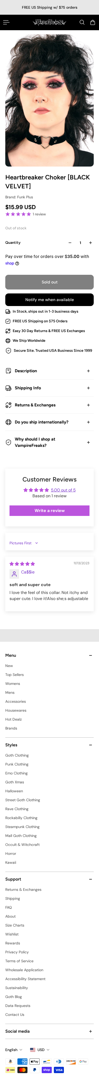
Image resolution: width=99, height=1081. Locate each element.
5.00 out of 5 (63, 490)
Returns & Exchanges (35, 404)
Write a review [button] (50, 510)
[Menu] (6, 22)
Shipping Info (28, 387)
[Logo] (49, 22)
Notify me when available (49, 299)
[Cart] (92, 22)
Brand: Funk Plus (19, 197)
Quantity (13, 242)
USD (41, 1049)
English (11, 1049)
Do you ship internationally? (41, 422)
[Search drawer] (82, 22)
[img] (22, 564)
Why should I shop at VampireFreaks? (35, 442)
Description (26, 370)
